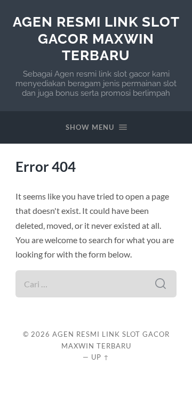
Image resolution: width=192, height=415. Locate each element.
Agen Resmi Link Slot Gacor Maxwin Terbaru (96, 38)
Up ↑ (100, 357)
